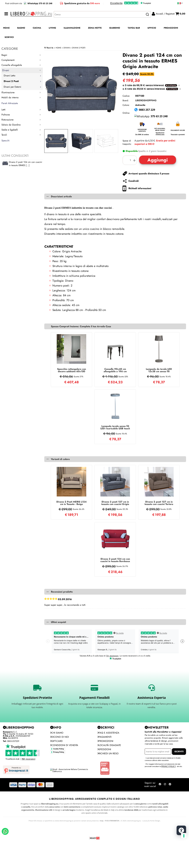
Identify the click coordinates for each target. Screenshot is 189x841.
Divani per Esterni (12, 86)
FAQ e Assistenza (109, 732)
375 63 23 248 (159, 116)
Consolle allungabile (11, 65)
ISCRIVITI (179, 751)
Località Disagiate (110, 745)
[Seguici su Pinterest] (170, 785)
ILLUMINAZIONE (72, 27)
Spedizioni (105, 749)
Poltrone (5, 114)
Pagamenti (105, 737)
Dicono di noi (60, 737)
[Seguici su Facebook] (160, 785)
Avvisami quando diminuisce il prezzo (148, 173)
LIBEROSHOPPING (146, 100)
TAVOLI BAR (134, 27)
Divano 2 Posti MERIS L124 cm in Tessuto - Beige (71, 503)
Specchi (5, 140)
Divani (5, 70)
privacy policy (168, 766)
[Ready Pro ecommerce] (94, 838)
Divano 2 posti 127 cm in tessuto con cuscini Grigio (115, 503)
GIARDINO (114, 27)
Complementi (8, 60)
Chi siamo (57, 732)
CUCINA (37, 27)
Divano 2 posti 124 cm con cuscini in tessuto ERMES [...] (25, 163)
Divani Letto (9, 75)
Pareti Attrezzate (9, 103)
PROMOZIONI (171, 27)
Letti (3, 109)
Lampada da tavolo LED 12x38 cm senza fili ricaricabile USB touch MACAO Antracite (159, 370)
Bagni (4, 55)
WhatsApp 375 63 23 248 (39, 3)
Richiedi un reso (109, 753)
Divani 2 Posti (11, 81)
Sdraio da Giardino (11, 124)
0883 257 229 (147, 109)
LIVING (52, 27)
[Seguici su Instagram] (165, 785)
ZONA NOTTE (95, 27)
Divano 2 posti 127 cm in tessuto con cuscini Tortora (159, 503)
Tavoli (4, 134)
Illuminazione (7, 92)
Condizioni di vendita (64, 745)
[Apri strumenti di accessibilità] (181, 830)
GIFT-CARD (57, 741)
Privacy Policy (58, 752)
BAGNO (21, 27)
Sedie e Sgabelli (9, 129)
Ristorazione (7, 119)
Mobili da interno (10, 97)
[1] (130, 160)
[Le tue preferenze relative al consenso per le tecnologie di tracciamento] (184, 836)
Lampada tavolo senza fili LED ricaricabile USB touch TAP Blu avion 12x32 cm (115, 427)
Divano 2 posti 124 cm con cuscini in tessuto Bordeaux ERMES (115, 560)
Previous (46, 88)
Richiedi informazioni (139, 188)
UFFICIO (152, 27)
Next (116, 88)
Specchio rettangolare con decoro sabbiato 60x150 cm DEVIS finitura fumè (71, 370)
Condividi (133, 181)
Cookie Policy (58, 749)
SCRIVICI (9, 37)
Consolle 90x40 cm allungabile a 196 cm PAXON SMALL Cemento (115, 370)
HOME (6, 27)
